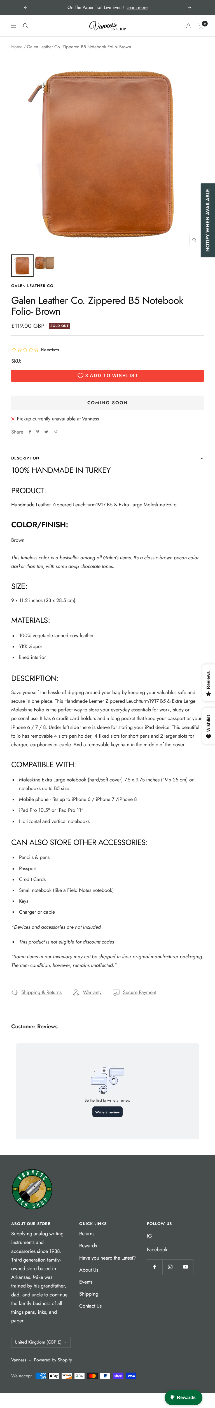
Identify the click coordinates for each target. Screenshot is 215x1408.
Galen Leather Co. (33, 285)
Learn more (137, 7)
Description (25, 458)
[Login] (188, 25)
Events (85, 1282)
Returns (86, 1233)
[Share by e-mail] (55, 432)
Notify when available (207, 220)
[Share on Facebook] (30, 432)
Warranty (92, 992)
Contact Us (90, 1306)
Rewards (88, 1245)
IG (149, 1235)
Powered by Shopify (53, 1360)
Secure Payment (139, 992)
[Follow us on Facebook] (154, 1267)
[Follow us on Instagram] (170, 1267)
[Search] (25, 25)
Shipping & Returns (41, 992)
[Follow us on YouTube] (185, 1267)
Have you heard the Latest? (107, 1258)
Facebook (157, 1249)
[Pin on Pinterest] (37, 432)
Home (16, 47)
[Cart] (201, 25)
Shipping (88, 1294)
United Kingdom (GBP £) (38, 1342)
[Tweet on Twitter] (46, 432)
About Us (88, 1270)
